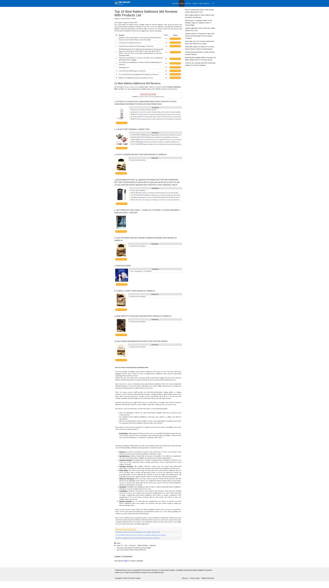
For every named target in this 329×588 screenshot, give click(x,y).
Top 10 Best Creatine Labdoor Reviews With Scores (131, 550)
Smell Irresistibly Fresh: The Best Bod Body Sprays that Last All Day (138, 538)
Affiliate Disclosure (207, 578)
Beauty (182, 3)
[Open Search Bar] (213, 3)
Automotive (175, 3)
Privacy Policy (195, 578)
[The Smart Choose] (122, 3)
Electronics (188, 3)
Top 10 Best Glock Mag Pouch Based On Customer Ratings (133, 548)
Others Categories (204, 3)
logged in (126, 561)
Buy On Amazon (175, 38)
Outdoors (195, 3)
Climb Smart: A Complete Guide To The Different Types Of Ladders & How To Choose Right (198, 23)
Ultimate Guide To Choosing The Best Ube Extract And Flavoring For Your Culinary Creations (199, 36)
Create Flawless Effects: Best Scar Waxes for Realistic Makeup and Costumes (141, 535)
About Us (185, 578)
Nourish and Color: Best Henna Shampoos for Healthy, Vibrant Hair (138, 532)
